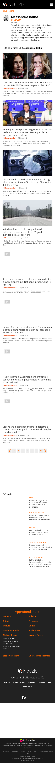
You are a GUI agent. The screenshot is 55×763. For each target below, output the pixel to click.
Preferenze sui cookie (46, 751)
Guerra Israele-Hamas (39, 656)
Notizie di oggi (10, 635)
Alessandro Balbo (10, 88)
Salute (32, 626)
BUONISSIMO (48, 745)
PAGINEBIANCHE (8, 745)
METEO (32, 528)
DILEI (24, 745)
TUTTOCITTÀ (18, 745)
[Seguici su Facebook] (24, 698)
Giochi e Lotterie (11, 630)
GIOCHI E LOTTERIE (36, 557)
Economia (33, 621)
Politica (32, 616)
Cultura (6, 626)
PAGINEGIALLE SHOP (36, 743)
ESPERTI (11, 11)
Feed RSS (7, 683)
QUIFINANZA (39, 745)
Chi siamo (5, 751)
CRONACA (33, 498)
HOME (5, 11)
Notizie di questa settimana (10, 642)
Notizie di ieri (9, 638)
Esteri (6, 621)
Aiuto (27, 753)
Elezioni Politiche (11, 656)
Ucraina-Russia (36, 635)
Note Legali (14, 751)
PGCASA (46, 743)
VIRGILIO (14, 743)
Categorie (31, 683)
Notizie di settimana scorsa (11, 647)
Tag (49, 683)
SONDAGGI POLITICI (36, 513)
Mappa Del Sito (19, 683)
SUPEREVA (27, 748)
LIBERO (8, 743)
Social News (34, 630)
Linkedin (14, 22)
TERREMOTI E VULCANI (37, 542)
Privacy (23, 751)
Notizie (30, 671)
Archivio (41, 683)
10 (41, 451)
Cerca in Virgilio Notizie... (25, 677)
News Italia (27, 687)
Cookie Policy (32, 751)
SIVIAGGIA (31, 745)
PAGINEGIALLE (23, 743)
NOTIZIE (16, 4)
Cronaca (7, 616)
